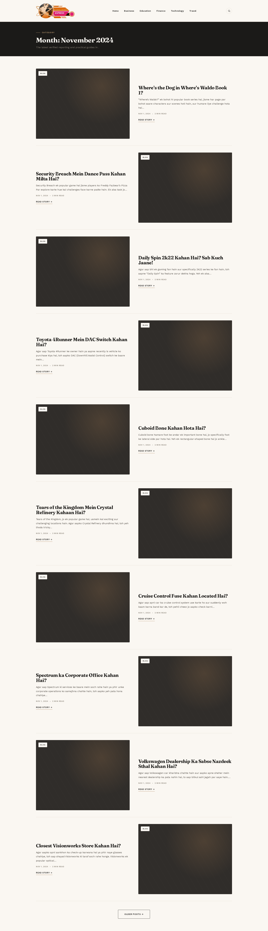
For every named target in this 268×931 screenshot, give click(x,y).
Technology (177, 11)
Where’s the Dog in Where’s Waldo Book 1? (182, 90)
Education (145, 11)
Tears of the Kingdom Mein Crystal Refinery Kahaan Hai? (74, 510)
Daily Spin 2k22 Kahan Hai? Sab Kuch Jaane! (180, 260)
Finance (160, 11)
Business (129, 11)
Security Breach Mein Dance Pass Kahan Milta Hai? (80, 176)
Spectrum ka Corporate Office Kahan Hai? (77, 677)
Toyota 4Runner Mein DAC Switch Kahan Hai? (81, 342)
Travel (192, 11)
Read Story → (146, 120)
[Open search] (229, 11)
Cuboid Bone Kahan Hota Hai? (172, 428)
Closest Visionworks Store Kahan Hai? (78, 846)
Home (115, 11)
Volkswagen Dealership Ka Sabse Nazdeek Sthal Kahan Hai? (184, 763)
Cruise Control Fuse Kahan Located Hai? (183, 596)
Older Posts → (134, 914)
